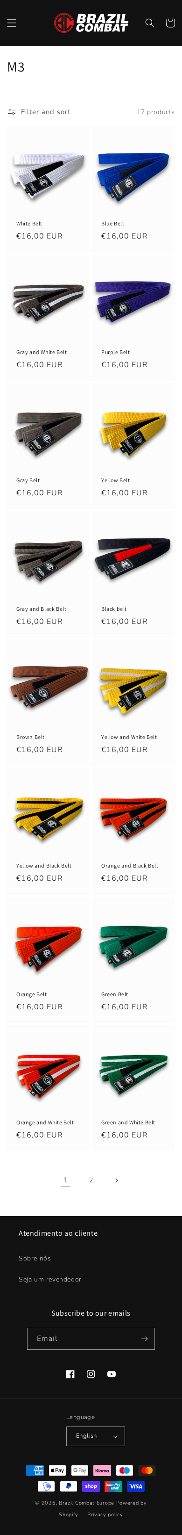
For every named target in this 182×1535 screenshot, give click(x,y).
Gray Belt (28, 480)
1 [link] (65, 1180)
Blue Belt (112, 223)
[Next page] (116, 1180)
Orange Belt (31, 994)
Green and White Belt (128, 1122)
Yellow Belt (115, 480)
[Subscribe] (144, 1339)
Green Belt (114, 994)
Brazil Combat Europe (86, 1502)
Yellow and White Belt (129, 736)
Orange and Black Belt (130, 865)
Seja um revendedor (50, 1279)
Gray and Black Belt (41, 608)
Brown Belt (30, 736)
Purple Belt (115, 351)
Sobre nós (35, 1258)
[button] (11, 23)
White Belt (29, 223)
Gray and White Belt (41, 351)
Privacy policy (105, 1514)
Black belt (114, 608)
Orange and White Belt (45, 1122)
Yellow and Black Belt (44, 865)
